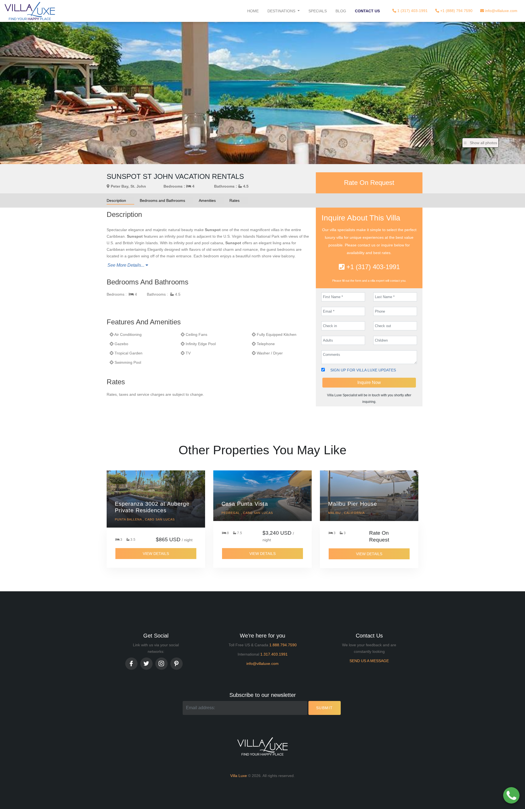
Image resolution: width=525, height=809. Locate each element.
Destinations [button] (281, 11)
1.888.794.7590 (283, 645)
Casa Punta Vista (244, 504)
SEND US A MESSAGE (369, 661)
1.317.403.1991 (274, 654)
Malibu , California (346, 512)
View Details (156, 553)
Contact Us (367, 11)
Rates (234, 200)
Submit (324, 708)
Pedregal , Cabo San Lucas (247, 512)
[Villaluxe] (29, 11)
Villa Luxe (238, 775)
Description (116, 200)
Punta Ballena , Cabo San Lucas (145, 519)
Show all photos (483, 143)
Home (253, 11)
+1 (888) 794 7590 (455, 10)
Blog (341, 11)
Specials (317, 11)
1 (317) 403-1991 (412, 10)
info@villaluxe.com (500, 10)
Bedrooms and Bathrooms (162, 200)
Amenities (207, 200)
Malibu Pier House (352, 504)
